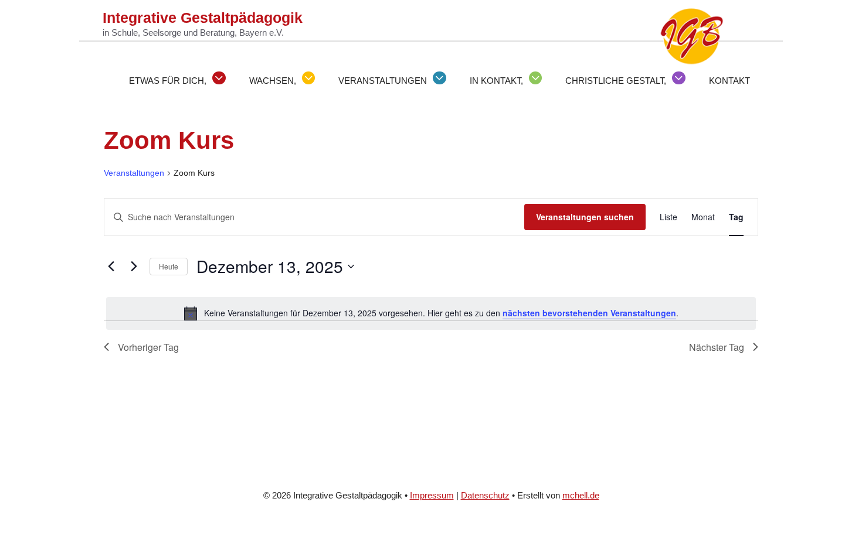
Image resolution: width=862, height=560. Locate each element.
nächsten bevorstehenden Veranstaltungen (589, 313)
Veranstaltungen (382, 81)
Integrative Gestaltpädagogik (203, 17)
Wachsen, (272, 81)
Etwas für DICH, (167, 81)
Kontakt (729, 81)
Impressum (432, 495)
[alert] (431, 313)
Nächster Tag (716, 347)
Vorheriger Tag (148, 347)
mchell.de (580, 495)
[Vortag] (111, 266)
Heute (168, 266)
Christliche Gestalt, (615, 81)
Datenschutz (485, 495)
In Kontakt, (496, 81)
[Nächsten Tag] (134, 266)
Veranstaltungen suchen (585, 217)
